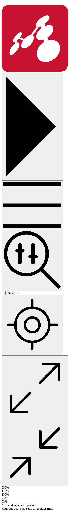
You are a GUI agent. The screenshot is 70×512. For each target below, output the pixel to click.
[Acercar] (17, 293)
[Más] (32, 205)
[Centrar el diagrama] (32, 325)
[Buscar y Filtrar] (32, 260)
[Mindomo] (35, 71)
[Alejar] (3, 293)
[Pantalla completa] (35, 420)
